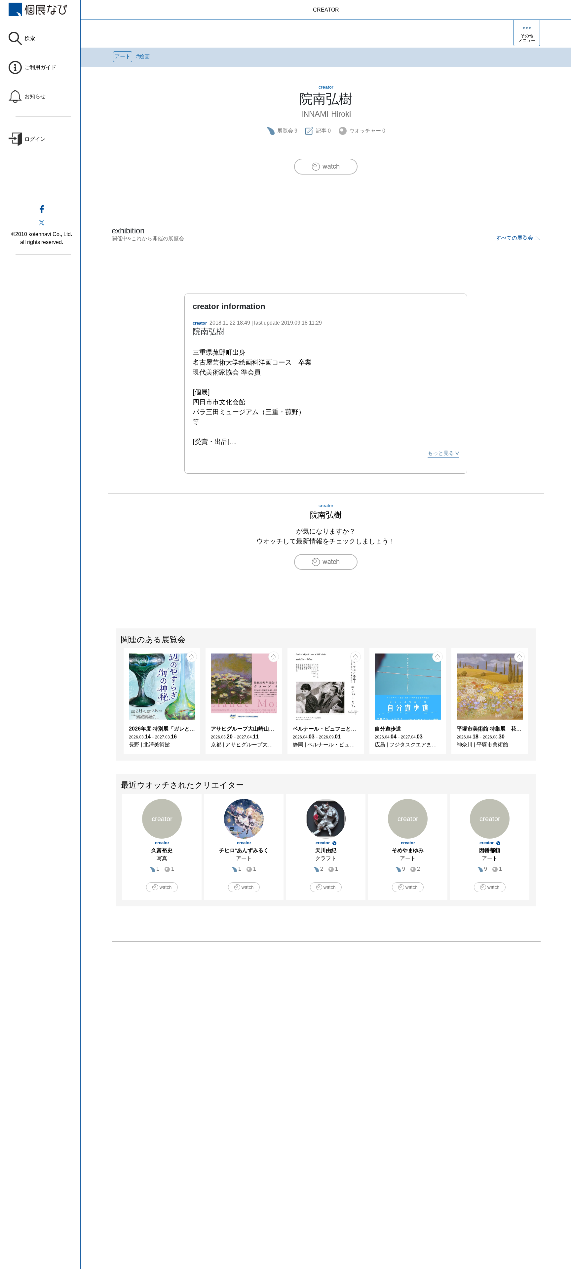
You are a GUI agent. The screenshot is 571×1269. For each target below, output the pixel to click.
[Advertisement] (310, 1016)
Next (535, 704)
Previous (116, 704)
